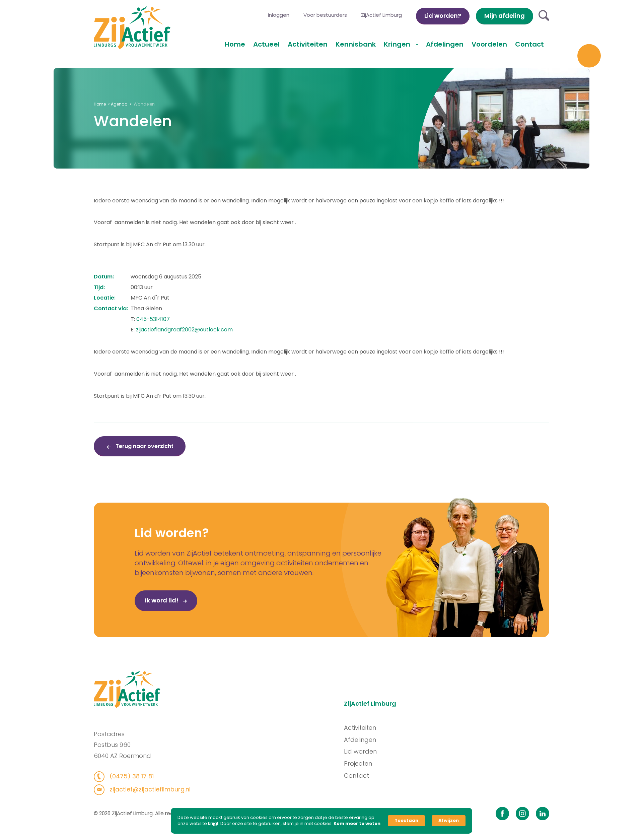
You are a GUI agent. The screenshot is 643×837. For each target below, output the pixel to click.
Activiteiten (308, 44)
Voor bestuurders (325, 14)
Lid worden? (442, 15)
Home (235, 44)
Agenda (119, 104)
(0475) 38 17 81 (131, 776)
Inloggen (278, 14)
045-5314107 (153, 319)
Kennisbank (356, 44)
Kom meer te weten (357, 824)
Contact (529, 44)
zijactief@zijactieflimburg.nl (149, 789)
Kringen (398, 44)
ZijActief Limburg (381, 14)
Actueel (266, 44)
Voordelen (489, 44)
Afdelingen (444, 44)
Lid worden (360, 751)
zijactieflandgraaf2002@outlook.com (184, 329)
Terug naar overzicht (143, 446)
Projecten (358, 763)
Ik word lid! (162, 600)
